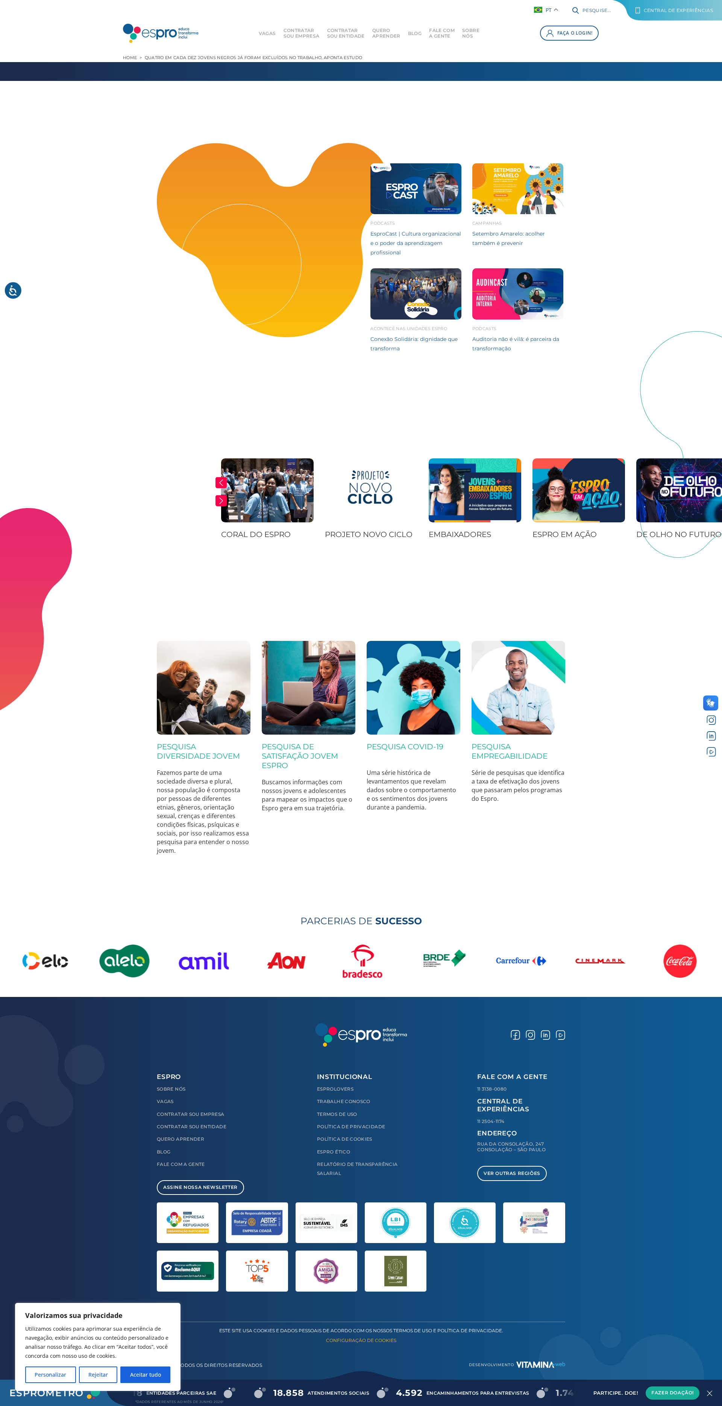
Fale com (442, 33)
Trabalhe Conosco (343, 1101)
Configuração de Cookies (361, 1340)
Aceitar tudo (145, 1374)
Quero (386, 33)
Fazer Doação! (672, 1392)
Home (130, 57)
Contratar (302, 33)
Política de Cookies (344, 1139)
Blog (415, 33)
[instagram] (711, 720)
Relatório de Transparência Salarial (357, 1168)
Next (221, 501)
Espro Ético (333, 1152)
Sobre (470, 33)
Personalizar (50, 1374)
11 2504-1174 (490, 1121)
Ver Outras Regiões (512, 1173)
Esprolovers (335, 1089)
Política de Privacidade (351, 1126)
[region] (97, 1347)
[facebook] (515, 1035)
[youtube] (711, 751)
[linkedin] (711, 736)
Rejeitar (98, 1374)
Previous (221, 482)
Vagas (267, 33)
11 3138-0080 (492, 1089)
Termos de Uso (337, 1114)
